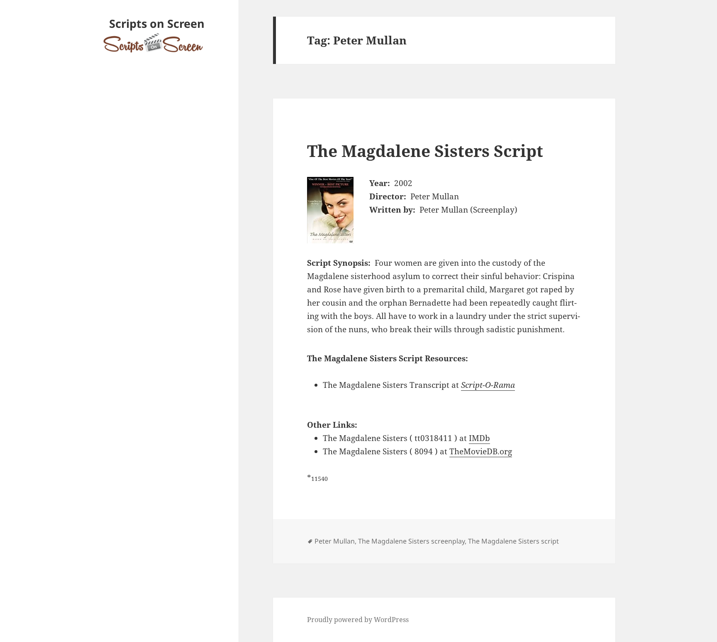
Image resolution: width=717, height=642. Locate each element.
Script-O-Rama (488, 385)
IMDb (479, 438)
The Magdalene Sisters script (513, 541)
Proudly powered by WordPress (358, 619)
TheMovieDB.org (480, 451)
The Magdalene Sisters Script (425, 151)
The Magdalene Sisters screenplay (411, 541)
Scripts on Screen (157, 23)
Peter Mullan (335, 541)
